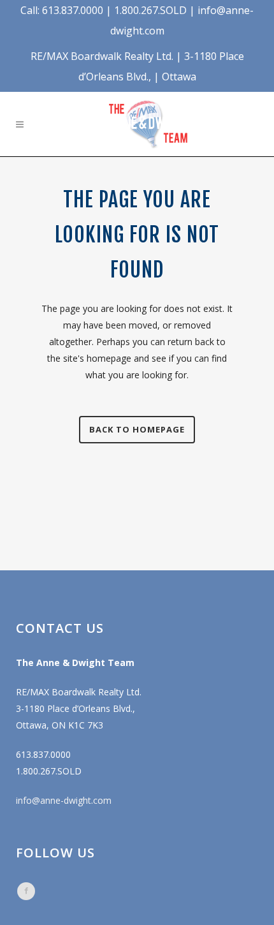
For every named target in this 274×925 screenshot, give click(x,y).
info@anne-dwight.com (64, 800)
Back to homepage (137, 429)
